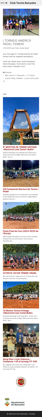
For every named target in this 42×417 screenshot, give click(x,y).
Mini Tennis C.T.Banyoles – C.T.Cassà (19, 75)
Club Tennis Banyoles (23, 2)
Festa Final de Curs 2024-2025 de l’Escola (20, 232)
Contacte (32, 414)
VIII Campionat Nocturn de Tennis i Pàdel (20, 190)
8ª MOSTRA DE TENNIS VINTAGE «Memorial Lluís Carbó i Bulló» (20, 148)
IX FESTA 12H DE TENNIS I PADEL (20, 273)
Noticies (8, 72)
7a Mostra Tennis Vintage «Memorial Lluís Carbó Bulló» (18, 311)
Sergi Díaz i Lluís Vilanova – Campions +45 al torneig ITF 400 (20, 360)
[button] (3, 3)
